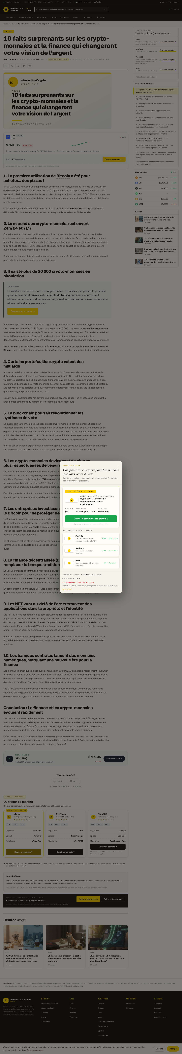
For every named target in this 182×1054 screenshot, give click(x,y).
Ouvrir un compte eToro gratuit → (91, 518)
